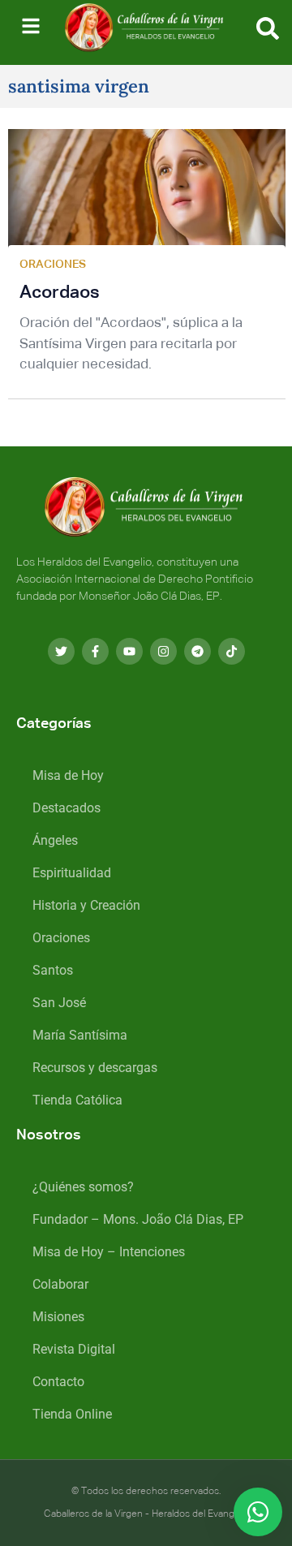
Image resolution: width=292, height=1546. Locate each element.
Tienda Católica (77, 1100)
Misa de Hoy (68, 775)
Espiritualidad (71, 873)
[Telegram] (197, 651)
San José (59, 1002)
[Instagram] (163, 651)
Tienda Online (72, 1414)
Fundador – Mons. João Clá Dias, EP (137, 1219)
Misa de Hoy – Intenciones (108, 1252)
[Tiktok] (231, 651)
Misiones (58, 1316)
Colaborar (60, 1284)
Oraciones (61, 937)
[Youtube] (129, 651)
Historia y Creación (86, 905)
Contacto (58, 1381)
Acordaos (59, 293)
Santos (52, 970)
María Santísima (79, 1035)
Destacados (66, 808)
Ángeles (55, 840)
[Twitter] (61, 651)
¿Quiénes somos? (83, 1187)
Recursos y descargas (94, 1067)
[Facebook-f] (95, 651)
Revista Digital (73, 1349)
